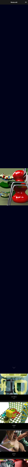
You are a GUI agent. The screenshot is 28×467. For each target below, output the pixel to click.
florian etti (14, 2)
